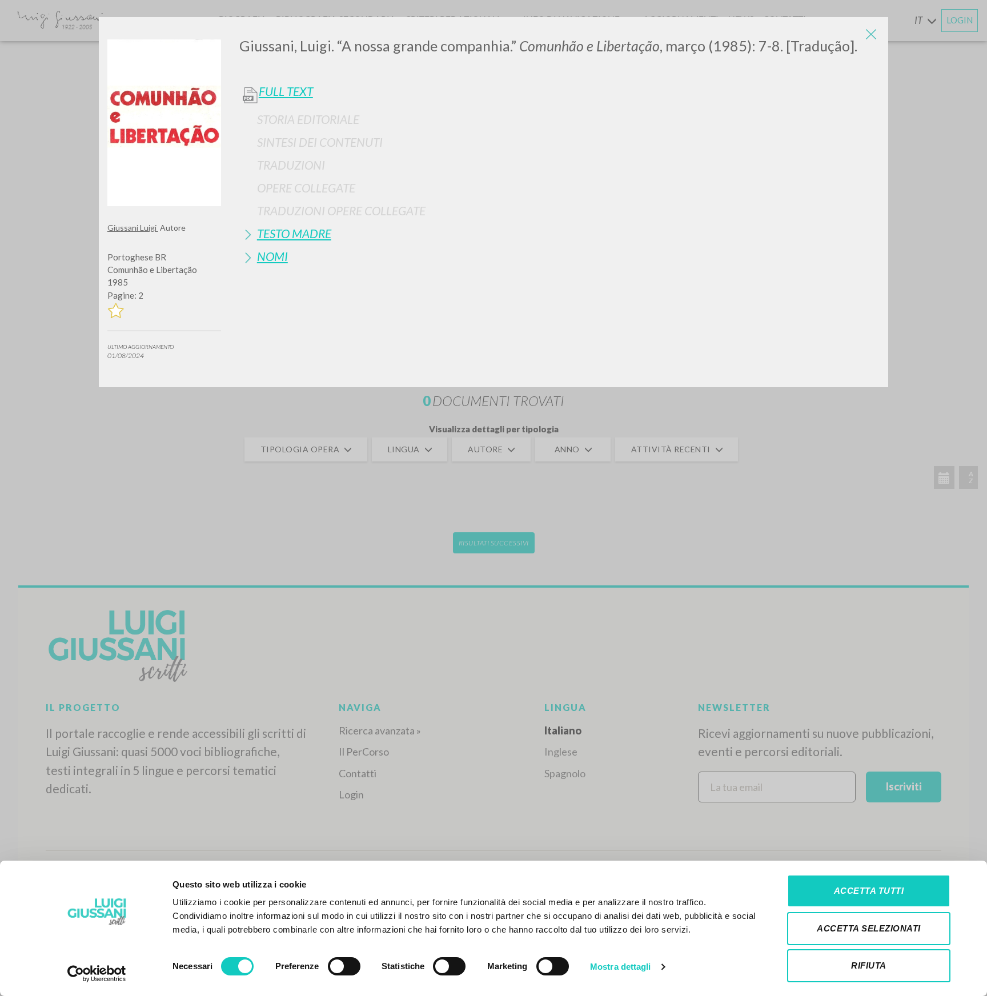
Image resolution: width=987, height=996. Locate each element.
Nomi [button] (272, 256)
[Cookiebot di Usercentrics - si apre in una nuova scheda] (97, 973)
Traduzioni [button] (291, 164)
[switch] (344, 966)
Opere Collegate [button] (306, 187)
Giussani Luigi (132, 227)
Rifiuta (868, 965)
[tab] (559, 119)
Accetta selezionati (869, 928)
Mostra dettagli (620, 966)
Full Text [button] (286, 91)
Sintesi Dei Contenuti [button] (320, 141)
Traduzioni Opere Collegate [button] (341, 210)
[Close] (871, 34)
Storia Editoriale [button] (308, 119)
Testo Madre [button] (294, 233)
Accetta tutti (869, 890)
